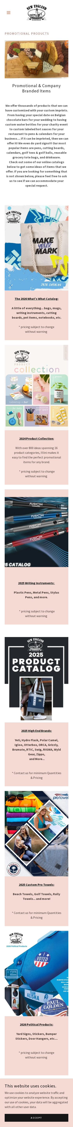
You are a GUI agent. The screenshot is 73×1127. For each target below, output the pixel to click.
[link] (36, 12)
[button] (9, 12)
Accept (36, 1117)
